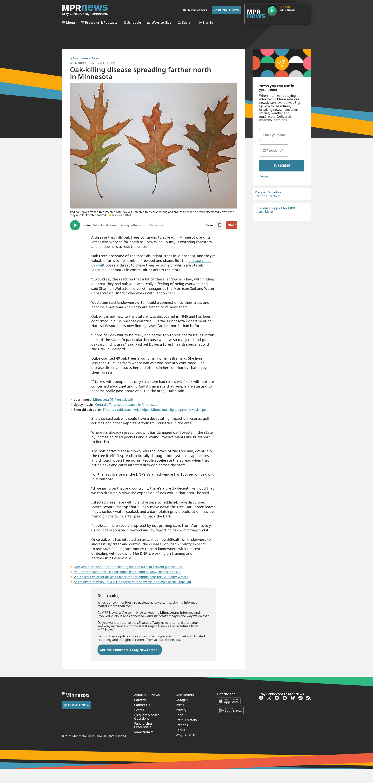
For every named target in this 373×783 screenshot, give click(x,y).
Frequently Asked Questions (146, 717)
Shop (179, 715)
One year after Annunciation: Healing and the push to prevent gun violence (128, 567)
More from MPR (145, 732)
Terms (263, 176)
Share (231, 225)
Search (187, 22)
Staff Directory (186, 720)
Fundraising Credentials (143, 725)
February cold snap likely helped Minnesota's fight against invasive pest (155, 410)
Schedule (134, 22)
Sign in (208, 22)
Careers (140, 700)
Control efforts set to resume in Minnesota (126, 404)
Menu (70, 22)
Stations (182, 725)
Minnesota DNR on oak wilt (113, 399)
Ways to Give (161, 22)
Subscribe (282, 166)
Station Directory (267, 196)
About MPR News (147, 695)
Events (139, 710)
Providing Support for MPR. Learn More (275, 210)
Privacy (181, 710)
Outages (182, 700)
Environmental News (86, 58)
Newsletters (185, 695)
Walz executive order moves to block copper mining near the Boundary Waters (131, 577)
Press (180, 705)
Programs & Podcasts (101, 22)
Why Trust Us (186, 735)
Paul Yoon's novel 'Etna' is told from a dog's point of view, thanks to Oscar (127, 572)
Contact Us (142, 705)
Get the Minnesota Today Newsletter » (129, 650)
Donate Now (226, 10)
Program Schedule (268, 192)
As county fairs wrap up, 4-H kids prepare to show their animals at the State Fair (132, 582)
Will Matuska (78, 63)
